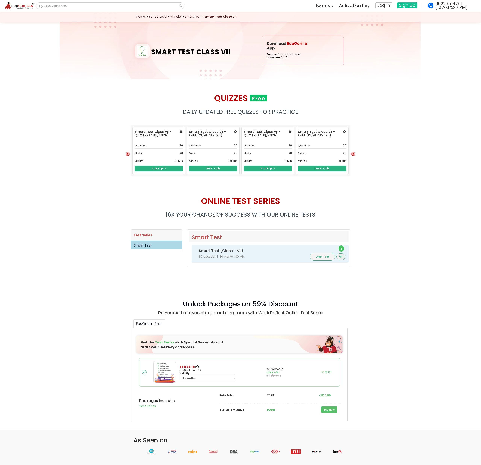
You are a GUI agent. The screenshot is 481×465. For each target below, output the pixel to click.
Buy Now (329, 409)
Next (353, 154)
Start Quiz (159, 168)
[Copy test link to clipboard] (340, 256)
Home (140, 16)
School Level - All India (165, 16)
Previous (128, 154)
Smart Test (192, 16)
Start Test (322, 257)
